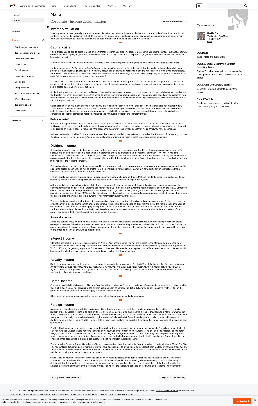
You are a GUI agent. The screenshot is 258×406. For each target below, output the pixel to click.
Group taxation (22, 88)
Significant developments (26, 47)
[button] (245, 5)
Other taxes (20, 64)
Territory (16, 15)
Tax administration (23, 105)
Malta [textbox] (17, 20)
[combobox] (225, 5)
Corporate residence (24, 59)
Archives (112, 6)
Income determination (25, 76)
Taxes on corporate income (27, 53)
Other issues (20, 111)
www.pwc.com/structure (167, 390)
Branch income (21, 70)
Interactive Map (92, 6)
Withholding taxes (23, 99)
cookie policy (86, 402)
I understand (242, 401)
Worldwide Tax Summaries (32, 6)
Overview (16, 31)
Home (53, 6)
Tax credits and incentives (27, 93)
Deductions (20, 82)
